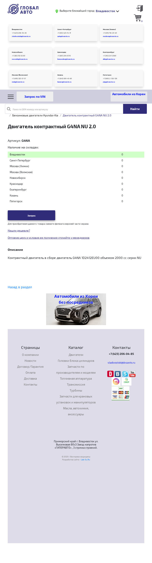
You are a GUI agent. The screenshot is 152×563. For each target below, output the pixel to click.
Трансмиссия (76, 384)
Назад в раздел (20, 287)
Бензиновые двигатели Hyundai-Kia (35, 115)
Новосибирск (17, 52)
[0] (137, 17)
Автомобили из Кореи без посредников (76, 299)
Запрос (32, 215)
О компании (30, 354)
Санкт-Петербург (64, 29)
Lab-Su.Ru (85, 459)
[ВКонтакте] (118, 373)
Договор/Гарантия (30, 366)
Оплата (30, 372)
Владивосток (17, 29)
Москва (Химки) (109, 29)
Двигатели (76, 354)
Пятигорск (107, 75)
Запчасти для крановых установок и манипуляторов (76, 399)
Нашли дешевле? (19, 230)
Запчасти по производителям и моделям (76, 369)
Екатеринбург (108, 52)
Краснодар (61, 52)
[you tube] (132, 373)
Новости (30, 360)
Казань (60, 75)
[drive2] (111, 373)
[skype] (125, 373)
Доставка (30, 378)
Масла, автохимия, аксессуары (76, 411)
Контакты (30, 384)
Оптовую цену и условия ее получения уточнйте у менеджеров (48, 237)
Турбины (76, 390)
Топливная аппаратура (76, 378)
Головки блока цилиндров (76, 360)
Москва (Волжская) (20, 75)
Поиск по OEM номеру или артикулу (30, 109)
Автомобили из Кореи (128, 94)
